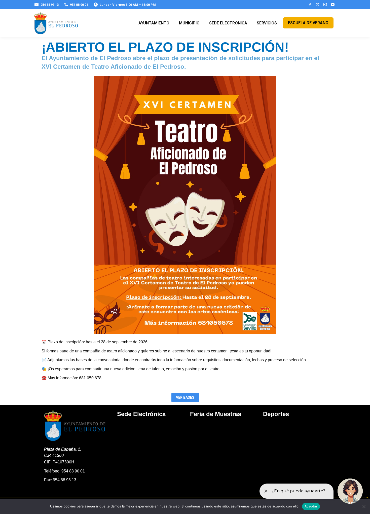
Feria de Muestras (215, 414)
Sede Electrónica (141, 414)
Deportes (276, 414)
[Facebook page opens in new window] (310, 4)
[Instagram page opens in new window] (325, 4)
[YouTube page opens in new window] (332, 4)
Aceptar (311, 506)
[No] (363, 506)
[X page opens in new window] (317, 4)
